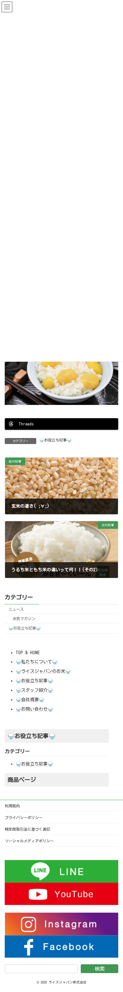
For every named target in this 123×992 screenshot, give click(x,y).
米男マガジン (24, 618)
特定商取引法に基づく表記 (27, 829)
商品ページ (22, 779)
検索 (100, 969)
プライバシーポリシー (24, 817)
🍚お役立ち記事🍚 (55, 440)
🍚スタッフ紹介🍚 (34, 690)
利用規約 (12, 806)
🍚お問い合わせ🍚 (34, 709)
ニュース (16, 609)
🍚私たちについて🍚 (36, 662)
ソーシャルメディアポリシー (29, 841)
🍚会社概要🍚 (30, 699)
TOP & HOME (28, 652)
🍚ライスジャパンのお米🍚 (43, 671)
